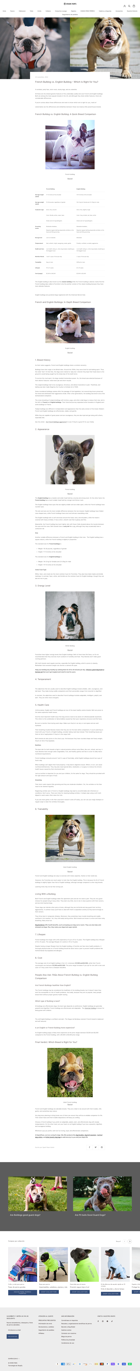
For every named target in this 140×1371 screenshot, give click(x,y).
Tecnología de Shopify (15, 1365)
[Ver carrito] (134, 6)
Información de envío (45, 1323)
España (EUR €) (13, 1358)
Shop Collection (49, 1292)
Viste (31, 11)
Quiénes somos (66, 1330)
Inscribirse (12, 1336)
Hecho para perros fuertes (22, 1292)
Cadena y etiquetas (105, 11)
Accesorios (119, 11)
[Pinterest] (107, 1321)
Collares (48, 11)
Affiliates (41, 1333)
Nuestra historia (132, 11)
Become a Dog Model (68, 1327)
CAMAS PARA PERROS (87, 11)
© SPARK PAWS (12, 1363)
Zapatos (73, 11)
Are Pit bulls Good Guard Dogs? (90, 1215)
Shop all (118, 1241)
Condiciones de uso (67, 1343)
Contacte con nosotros (68, 1333)
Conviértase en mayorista (69, 1320)
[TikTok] (112, 1321)
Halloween (22, 11)
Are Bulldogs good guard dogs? (25, 1215)
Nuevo (12, 11)
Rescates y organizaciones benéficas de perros (76, 1323)
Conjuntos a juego (61, 11)
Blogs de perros (66, 1336)
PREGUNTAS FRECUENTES (47, 1320)
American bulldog (90, 1008)
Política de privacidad (68, 1340)
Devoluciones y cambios (46, 1327)
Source (70, 650)
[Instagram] (102, 1321)
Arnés (39, 11)
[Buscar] (129, 6)
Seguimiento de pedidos (70, 14)
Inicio (4, 11)
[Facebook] (98, 1321)
